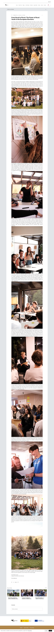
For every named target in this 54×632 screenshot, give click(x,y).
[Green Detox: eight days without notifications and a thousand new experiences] (13, 592)
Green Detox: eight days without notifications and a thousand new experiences (13, 598)
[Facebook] (50, 1)
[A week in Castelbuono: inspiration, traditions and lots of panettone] (27, 592)
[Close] (52, 630)
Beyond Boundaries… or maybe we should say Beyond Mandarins (40, 598)
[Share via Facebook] (11, 582)
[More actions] (42, 15)
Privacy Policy (30, 630)
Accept (50, 630)
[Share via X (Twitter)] (13, 582)
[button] (31, 5)
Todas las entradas (10, 9)
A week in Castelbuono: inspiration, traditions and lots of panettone (26, 598)
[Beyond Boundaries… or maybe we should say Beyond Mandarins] (41, 592)
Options (46, 630)
